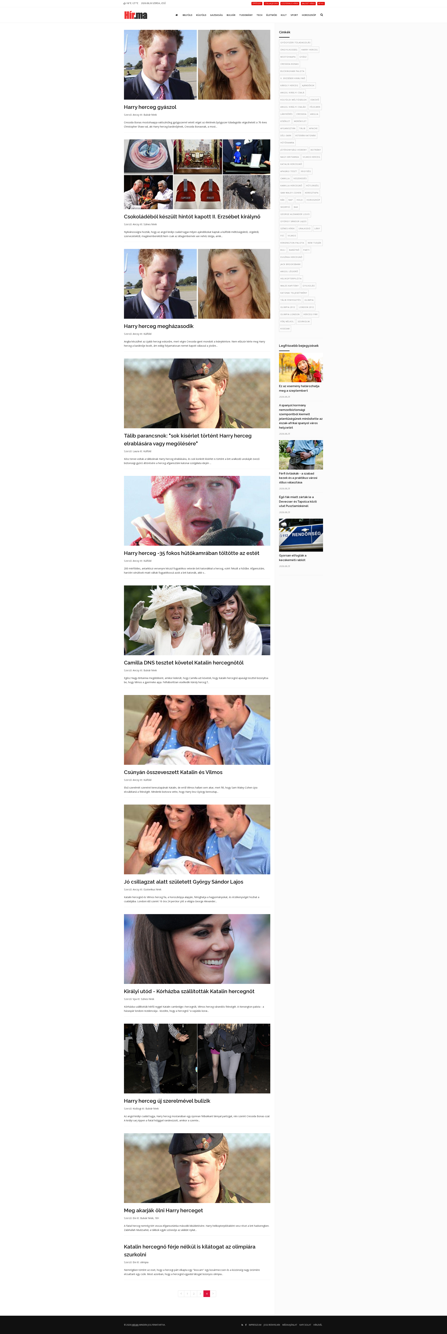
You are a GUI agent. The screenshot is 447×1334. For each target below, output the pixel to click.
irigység (306, 171)
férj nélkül (287, 321)
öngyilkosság (289, 49)
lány (317, 228)
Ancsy (136, 114)
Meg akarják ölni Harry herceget (163, 1210)
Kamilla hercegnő (291, 185)
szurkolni (304, 321)
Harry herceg (309, 49)
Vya (135, 999)
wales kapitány (289, 285)
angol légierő (289, 271)
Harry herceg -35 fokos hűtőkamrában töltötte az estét (191, 553)
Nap (290, 200)
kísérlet (285, 121)
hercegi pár (310, 314)
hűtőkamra (287, 142)
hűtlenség (312, 185)
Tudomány (246, 15)
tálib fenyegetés (290, 300)
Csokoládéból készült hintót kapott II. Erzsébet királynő (192, 217)
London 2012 (306, 307)
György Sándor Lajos (293, 221)
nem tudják (314, 242)
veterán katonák (305, 135)
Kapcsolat (305, 1324)
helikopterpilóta (291, 278)
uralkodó (305, 228)
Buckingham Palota (292, 71)
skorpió (285, 207)
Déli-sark (285, 135)
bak (296, 207)
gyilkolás (309, 285)
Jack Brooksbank (290, 264)
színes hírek (287, 228)
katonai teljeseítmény (293, 293)
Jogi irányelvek (272, 1324)
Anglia (314, 114)
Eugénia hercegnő (291, 257)
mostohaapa (288, 56)
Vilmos (292, 235)
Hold (300, 200)
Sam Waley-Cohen (290, 192)
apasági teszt (288, 171)
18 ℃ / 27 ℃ (132, 3)
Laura (136, 451)
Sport (294, 15)
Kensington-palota (292, 242)
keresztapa (311, 192)
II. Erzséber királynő (292, 78)
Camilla (285, 178)
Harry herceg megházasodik (159, 326)
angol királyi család (293, 107)
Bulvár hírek (150, 114)
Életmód (271, 15)
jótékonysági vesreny (293, 149)
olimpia (144, 1262)
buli (282, 250)
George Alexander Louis (295, 214)
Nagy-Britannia (289, 157)
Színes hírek (150, 224)
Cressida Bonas (289, 64)
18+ (157, 1218)
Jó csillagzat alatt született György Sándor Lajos (183, 882)
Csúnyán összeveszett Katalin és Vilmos (173, 772)
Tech (259, 15)
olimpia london (290, 314)
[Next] (213, 1293)
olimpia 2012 (287, 307)
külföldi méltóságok (293, 99)
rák (282, 200)
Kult (284, 15)
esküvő (315, 99)
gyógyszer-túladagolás (295, 42)
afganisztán (287, 128)
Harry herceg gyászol (150, 107)
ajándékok (308, 85)
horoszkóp (313, 200)
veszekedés (300, 178)
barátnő (294, 250)
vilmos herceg (311, 157)
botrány (316, 149)
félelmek (315, 107)
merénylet (300, 121)
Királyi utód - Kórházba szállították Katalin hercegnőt (189, 991)
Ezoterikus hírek (152, 889)
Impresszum (255, 1324)
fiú (282, 235)
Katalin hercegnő (291, 164)
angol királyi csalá (292, 92)
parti (306, 250)
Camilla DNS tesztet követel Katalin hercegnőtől (184, 663)
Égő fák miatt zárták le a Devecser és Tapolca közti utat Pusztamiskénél (298, 501)
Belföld (187, 15)
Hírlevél (317, 1324)
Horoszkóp (309, 15)
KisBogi (137, 1108)
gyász (303, 56)
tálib (302, 128)
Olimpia (309, 300)
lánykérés (286, 114)
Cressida (301, 114)
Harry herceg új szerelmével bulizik (167, 1101)
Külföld (201, 15)
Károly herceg (289, 85)
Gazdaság (216, 15)
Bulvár (231, 15)
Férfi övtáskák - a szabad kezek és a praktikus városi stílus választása (298, 478)
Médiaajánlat (289, 1324)
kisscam (285, 328)
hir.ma (135, 1324)
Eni (134, 1218)
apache (313, 128)
